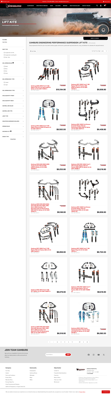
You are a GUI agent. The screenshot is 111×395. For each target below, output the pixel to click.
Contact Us (56, 370)
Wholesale (32, 375)
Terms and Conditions (10, 375)
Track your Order (58, 379)
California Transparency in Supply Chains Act (15, 386)
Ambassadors (33, 370)
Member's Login (6, 1)
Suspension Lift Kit (9, 52)
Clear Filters (4, 42)
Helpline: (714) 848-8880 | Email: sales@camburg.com (55, 1)
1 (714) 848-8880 (90, 373)
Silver (6, 73)
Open (6, 84)
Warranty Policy (9, 379)
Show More (13, 139)
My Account (56, 382)
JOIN (68, 354)
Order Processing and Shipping (12, 384)
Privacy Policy (82, 392)
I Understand (106, 392)
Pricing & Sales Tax (10, 382)
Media (31, 379)
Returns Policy (57, 377)
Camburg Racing (33, 373)
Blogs (31, 377)
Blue (6, 68)
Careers (7, 373)
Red (6, 71)
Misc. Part (7, 57)
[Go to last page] (87, 342)
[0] (104, 5)
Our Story (8, 370)
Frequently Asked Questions (60, 373)
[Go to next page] (83, 342)
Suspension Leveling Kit (10, 55)
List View (34, 51)
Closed (6, 82)
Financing (56, 375)
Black (6, 66)
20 (79, 342)
